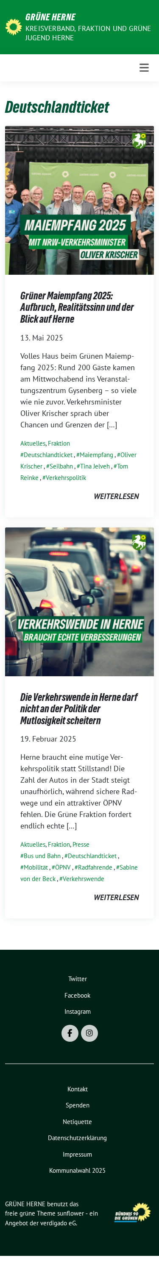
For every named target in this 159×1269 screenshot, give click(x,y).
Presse (81, 844)
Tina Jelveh (95, 466)
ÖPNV (63, 867)
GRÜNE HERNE (50, 16)
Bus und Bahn (42, 856)
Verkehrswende (83, 879)
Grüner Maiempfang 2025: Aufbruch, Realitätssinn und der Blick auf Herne (77, 307)
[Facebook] (69, 1033)
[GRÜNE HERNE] (13, 26)
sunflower (70, 1213)
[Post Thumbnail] (79, 199)
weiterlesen (116, 496)
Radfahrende (95, 867)
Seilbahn (61, 466)
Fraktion (59, 443)
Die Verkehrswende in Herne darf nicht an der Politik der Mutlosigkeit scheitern (78, 709)
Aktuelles (32, 443)
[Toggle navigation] (144, 68)
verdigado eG (58, 1223)
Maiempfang (96, 455)
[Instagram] (89, 1033)
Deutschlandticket (48, 455)
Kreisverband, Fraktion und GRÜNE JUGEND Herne (88, 33)
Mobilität (36, 867)
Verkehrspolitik (66, 478)
